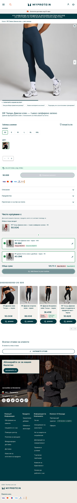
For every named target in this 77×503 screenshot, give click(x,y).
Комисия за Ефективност (38, 464)
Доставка (8, 449)
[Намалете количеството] (5, 158)
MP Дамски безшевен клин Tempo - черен (48, 307)
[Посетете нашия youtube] (17, 400)
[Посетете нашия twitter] (22, 400)
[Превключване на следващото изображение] (74, 62)
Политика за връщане (12, 437)
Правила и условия (38, 449)
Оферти (52, 425)
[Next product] (75, 329)
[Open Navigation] (3, 4)
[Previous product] (71, 329)
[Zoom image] (74, 25)
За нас (36, 420)
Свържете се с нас (11, 428)
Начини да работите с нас (39, 471)
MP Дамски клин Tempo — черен (9, 307)
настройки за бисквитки (11, 388)
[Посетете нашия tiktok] (13, 400)
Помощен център (11, 432)
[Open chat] (26, 400)
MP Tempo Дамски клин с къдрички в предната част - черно (68, 309)
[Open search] (10, 4)
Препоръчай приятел (60, 419)
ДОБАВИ (10, 321)
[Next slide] (76, 309)
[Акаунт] (68, 4)
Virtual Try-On (67, 124)
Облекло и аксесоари (26, 427)
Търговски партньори (38, 456)
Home (4, 21)
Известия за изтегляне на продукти (13, 455)
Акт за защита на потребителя (40, 434)
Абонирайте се (11, 370)
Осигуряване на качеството (39, 426)
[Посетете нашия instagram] (4, 400)
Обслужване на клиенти (10, 422)
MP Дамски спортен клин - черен (28, 307)
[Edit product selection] (72, 244)
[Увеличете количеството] (11, 158)
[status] (8, 158)
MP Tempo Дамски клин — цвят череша (19, 21)
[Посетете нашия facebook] (8, 400)
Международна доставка (10, 443)
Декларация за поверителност (39, 441)
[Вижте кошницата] (73, 4)
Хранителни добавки (27, 419)
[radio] (5, 132)
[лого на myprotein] (39, 4)
